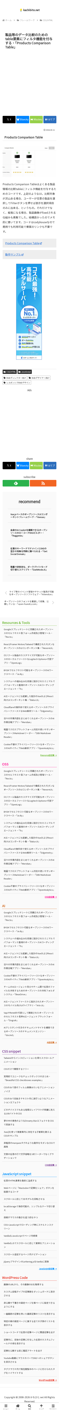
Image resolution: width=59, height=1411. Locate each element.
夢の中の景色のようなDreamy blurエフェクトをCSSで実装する (29, 1122)
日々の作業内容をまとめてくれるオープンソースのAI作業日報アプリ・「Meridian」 (29, 720)
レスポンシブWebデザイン (18, 382)
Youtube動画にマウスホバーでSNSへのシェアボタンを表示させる (29, 1359)
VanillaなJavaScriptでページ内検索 (20, 1235)
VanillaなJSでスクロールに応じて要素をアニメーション (29, 1245)
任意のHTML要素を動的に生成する (20, 1180)
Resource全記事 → (48, 755)
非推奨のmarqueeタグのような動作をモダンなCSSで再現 (29, 1144)
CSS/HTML (11, 371)
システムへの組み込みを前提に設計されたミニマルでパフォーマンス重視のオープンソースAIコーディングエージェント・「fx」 (29, 685)
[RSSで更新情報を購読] (43, 483)
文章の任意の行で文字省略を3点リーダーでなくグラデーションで (29, 1155)
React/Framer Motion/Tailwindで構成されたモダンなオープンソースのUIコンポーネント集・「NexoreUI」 (29, 646)
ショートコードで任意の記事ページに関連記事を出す (29, 1332)
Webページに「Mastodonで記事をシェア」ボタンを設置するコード (29, 1189)
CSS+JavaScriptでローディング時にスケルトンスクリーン (28, 1226)
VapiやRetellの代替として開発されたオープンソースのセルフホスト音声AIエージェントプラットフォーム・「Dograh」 (29, 1016)
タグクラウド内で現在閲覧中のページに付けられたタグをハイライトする (29, 1370)
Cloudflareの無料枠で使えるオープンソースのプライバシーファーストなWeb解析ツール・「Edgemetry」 (29, 709)
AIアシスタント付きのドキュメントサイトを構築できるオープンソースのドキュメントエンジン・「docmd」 (29, 1031)
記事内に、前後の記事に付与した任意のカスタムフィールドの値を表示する (29, 1341)
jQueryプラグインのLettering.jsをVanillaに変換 (26, 1261)
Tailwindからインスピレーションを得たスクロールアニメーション (29, 1059)
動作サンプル (13, 254)
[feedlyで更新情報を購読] (16, 483)
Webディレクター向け (16, 377)
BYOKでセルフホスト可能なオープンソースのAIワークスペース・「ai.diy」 (28, 672)
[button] (53, 807)
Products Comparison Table (22, 243)
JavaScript (26, 371)
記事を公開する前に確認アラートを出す (23, 1350)
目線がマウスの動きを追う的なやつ (21, 1217)
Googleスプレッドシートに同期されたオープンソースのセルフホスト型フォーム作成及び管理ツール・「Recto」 (28, 633)
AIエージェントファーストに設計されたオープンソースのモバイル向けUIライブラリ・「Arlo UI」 (29, 1003)
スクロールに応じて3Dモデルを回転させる (24, 1198)
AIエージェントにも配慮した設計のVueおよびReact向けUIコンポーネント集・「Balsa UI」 (28, 698)
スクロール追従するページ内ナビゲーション (25, 1254)
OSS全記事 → (51, 896)
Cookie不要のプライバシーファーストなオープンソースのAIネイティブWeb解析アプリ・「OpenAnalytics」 (29, 746)
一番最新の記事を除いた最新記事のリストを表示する (29, 1313)
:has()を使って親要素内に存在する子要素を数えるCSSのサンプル (27, 1133)
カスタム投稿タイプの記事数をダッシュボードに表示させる (29, 1293)
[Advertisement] (29, 81)
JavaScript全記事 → (48, 1268)
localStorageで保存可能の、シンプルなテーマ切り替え (29, 1208)
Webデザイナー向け (40, 377)
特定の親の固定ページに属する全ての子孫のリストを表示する (29, 1323)
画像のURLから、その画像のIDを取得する (24, 1284)
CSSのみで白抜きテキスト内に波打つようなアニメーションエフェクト (29, 1100)
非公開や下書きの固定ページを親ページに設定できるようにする (29, 1304)
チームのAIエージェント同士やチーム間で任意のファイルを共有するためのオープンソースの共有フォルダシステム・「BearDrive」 (29, 990)
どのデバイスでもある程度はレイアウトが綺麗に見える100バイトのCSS (29, 1111)
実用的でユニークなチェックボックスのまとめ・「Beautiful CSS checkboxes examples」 (27, 1078)
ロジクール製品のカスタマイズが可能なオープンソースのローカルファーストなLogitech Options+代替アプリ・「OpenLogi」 (29, 659)
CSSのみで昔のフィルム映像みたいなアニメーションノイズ (29, 1089)
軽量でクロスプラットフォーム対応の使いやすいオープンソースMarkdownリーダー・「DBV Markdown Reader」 (29, 733)
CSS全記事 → (51, 1164)
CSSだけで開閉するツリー (16, 1068)
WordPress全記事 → (48, 1380)
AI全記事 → (52, 1042)
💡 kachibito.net (29, 10)
